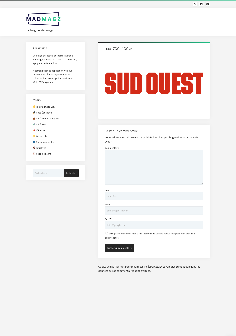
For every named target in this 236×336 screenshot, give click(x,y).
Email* (108, 204)
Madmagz (38, 59)
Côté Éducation (44, 112)
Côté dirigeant (43, 153)
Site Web (109, 219)
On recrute (41, 136)
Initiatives (41, 147)
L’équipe (40, 130)
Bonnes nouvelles (45, 142)
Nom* (108, 190)
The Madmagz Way (45, 106)
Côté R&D (41, 124)
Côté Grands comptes (47, 118)
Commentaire (112, 147)
